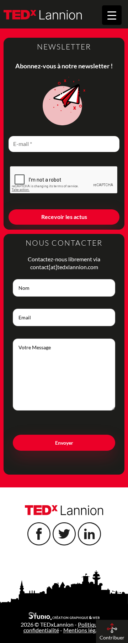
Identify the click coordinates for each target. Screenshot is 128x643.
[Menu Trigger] (112, 15)
